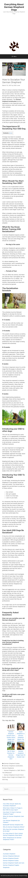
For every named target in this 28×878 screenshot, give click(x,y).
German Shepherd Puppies (11, 865)
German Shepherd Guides (12, 763)
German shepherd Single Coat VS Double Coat (20, 754)
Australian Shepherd (9, 854)
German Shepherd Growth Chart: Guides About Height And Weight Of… (11, 736)
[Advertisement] (14, 27)
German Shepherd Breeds (11, 858)
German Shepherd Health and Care (13, 863)
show (10, 133)
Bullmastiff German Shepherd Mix (13, 824)
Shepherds (6, 867)
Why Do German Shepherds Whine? (13, 827)
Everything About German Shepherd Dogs (14, 7)
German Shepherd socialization (13, 766)
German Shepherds (8, 768)
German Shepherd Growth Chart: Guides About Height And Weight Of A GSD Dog (13, 777)
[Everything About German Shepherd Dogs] (14, 46)
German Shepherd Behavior (11, 856)
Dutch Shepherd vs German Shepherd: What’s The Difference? (20, 736)
